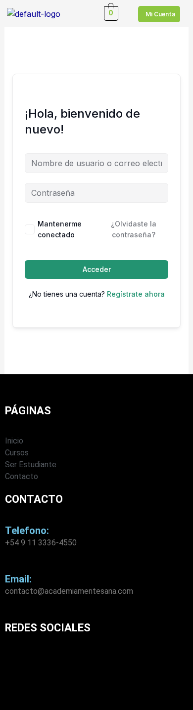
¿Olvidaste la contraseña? (133, 229)
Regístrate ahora (136, 294)
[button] (82, 13)
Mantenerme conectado (60, 229)
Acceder (97, 269)
